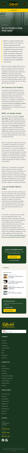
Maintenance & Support (7, 378)
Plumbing (4, 371)
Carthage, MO (5, 398)
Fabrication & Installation (7, 375)
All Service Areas (6, 394)
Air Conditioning (5, 368)
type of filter (15, 125)
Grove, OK (4, 411)
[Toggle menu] (24, 4)
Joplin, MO (4, 396)
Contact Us (4, 357)
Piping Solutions (5, 383)
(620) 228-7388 (6, 436)
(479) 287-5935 (6, 432)
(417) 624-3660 (15, 260)
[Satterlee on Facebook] (3, 440)
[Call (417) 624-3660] (3, 4)
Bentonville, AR (5, 408)
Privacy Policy (13, 449)
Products (4, 385)
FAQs (3, 350)
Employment (5, 355)
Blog (3, 352)
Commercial (4, 373)
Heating (3, 366)
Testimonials (4, 345)
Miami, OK (4, 413)
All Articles (6, 267)
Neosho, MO (5, 403)
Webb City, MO (5, 401)
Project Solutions (6, 348)
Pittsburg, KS (5, 406)
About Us (4, 340)
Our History (4, 343)
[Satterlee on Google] (6, 440)
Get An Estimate (13, 257)
